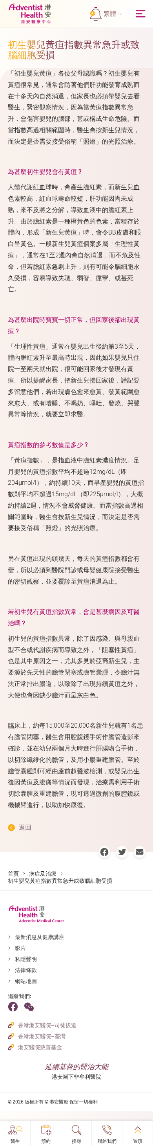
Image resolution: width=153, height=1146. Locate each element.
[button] (113, 13)
